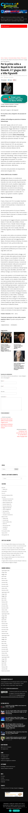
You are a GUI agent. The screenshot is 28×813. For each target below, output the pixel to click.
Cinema (3, 491)
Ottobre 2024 (4, 609)
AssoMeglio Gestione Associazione (8, 766)
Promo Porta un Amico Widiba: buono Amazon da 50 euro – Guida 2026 (16, 706)
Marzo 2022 (4, 664)
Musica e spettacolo (7, 502)
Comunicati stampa (17, 75)
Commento (3, 396)
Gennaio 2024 (4, 625)
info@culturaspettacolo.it (12, 688)
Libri (3, 497)
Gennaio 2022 (4, 668)
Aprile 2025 (4, 598)
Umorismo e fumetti (7, 514)
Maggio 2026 (4, 574)
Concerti (4, 520)
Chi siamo (3, 776)
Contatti (2, 778)
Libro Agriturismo (4, 748)
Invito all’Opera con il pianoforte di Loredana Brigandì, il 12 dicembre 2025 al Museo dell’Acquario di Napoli (19, 366)
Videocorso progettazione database (8, 760)
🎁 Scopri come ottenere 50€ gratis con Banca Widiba (13, 99)
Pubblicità (3, 781)
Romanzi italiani (6, 504)
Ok (10, 810)
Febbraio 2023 (4, 645)
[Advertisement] (14, 42)
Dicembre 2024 (5, 606)
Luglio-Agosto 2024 (5, 613)
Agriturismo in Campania (6, 747)
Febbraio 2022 (4, 667)
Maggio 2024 (4, 617)
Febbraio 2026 (4, 580)
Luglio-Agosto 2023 (5, 635)
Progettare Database (5, 758)
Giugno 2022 (4, 659)
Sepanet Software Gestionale (7, 768)
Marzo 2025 (4, 600)
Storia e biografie (6, 509)
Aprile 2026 (4, 576)
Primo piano (4, 530)
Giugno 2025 (4, 594)
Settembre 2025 (5, 590)
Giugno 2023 (4, 637)
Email (2, 386)
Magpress (21, 788)
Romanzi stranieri (6, 506)
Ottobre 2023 (4, 631)
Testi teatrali (5, 511)
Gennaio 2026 (4, 582)
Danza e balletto (6, 522)
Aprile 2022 (4, 663)
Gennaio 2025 (4, 604)
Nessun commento (9, 77)
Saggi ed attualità (6, 507)
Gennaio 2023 (4, 647)
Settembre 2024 (5, 611)
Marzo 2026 (4, 578)
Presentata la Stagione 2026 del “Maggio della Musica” (18, 346)
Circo (3, 493)
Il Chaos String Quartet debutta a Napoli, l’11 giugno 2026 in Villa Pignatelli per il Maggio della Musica (6, 348)
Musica (23, 75)
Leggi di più (16, 810)
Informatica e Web (6, 500)
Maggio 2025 (4, 596)
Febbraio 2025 (4, 602)
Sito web (2, 391)
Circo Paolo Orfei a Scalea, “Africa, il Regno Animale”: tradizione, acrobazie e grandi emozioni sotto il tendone (16, 719)
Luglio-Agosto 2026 (5, 570)
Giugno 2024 (4, 615)
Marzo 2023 (4, 643)
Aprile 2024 (4, 619)
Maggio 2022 (4, 661)
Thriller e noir (5, 513)
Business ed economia (7, 499)
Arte (2, 487)
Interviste (4, 527)
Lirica (4, 529)
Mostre (4, 489)
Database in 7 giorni (5, 754)
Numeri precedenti (6, 670)
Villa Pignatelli (13, 324)
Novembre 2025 (5, 586)
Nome (2, 380)
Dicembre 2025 (5, 584)
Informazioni (6, 26)
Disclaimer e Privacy (5, 779)
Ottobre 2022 (4, 653)
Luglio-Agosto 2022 (5, 657)
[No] (26, 807)
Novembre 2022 (5, 651)
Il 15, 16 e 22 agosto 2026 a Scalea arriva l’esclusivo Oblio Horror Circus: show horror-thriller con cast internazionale (16, 712)
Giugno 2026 (4, 572)
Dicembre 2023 (5, 627)
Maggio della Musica (5, 324)
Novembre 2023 (5, 629)
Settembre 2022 (5, 655)
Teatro (3, 532)
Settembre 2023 (5, 633)
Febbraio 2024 (4, 623)
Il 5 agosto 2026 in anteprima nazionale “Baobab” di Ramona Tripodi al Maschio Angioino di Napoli (16, 738)
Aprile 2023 (4, 641)
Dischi (4, 523)
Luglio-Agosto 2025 (5, 592)
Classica (11, 75)
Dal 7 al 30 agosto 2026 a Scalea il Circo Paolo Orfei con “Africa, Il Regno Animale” (16, 732)
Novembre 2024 (5, 607)
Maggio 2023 (4, 639)
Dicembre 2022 (5, 649)
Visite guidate (4, 534)
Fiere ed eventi (6, 525)
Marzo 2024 (4, 621)
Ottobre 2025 (4, 588)
